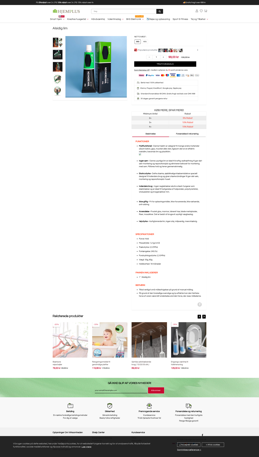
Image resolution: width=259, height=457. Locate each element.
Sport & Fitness (180, 19)
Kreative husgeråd (76, 19)
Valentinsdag (114, 19)
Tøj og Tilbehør (198, 19)
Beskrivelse (151, 134)
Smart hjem (56, 19)
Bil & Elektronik (133, 19)
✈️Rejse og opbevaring (158, 19)
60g (144, 42)
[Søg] (159, 11)
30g (137, 42)
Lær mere (86, 447)
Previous (55, 73)
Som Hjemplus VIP (142, 70)
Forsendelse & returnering (187, 134)
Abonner (156, 390)
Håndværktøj (98, 19)
